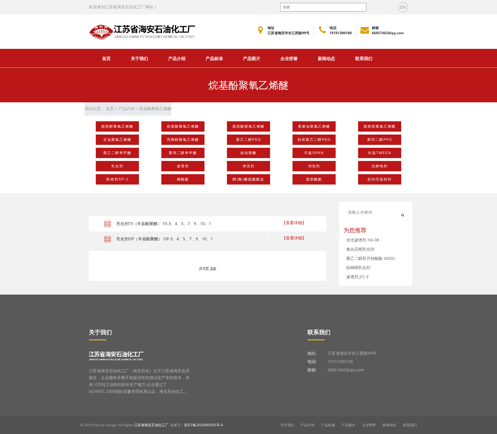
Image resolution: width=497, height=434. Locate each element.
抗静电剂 (380, 166)
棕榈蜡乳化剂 (358, 267)
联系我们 (363, 58)
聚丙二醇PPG (379, 140)
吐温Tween (379, 153)
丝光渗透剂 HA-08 (362, 240)
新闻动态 (326, 58)
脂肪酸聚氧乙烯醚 (248, 126)
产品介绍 (177, 58)
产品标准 (214, 58)
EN (403, 7)
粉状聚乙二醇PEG (314, 140)
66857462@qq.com (388, 32)
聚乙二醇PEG (248, 140)
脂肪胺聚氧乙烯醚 (380, 126)
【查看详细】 (294, 222)
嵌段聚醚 (248, 153)
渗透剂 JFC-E (357, 276)
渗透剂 (183, 166)
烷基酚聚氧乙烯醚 (183, 126)
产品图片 (251, 58)
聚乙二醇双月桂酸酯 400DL (370, 258)
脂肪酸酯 (314, 179)
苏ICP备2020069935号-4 (203, 425)
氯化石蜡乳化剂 (360, 249)
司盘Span (314, 153)
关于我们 (287, 425)
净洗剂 (248, 166)
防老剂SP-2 (117, 179)
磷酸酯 (183, 179)
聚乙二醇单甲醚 (117, 153)
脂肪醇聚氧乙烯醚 (117, 126)
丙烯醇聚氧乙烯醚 (183, 140)
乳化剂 (117, 166)
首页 (106, 58)
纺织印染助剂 (380, 179)
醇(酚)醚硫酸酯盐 (248, 179)
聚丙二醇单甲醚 (183, 153)
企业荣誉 (289, 58)
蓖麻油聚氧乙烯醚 (314, 126)
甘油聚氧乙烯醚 (117, 140)
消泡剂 (314, 166)
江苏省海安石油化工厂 (151, 425)
